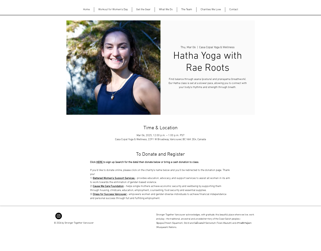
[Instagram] (58, 216)
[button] (113, 9)
